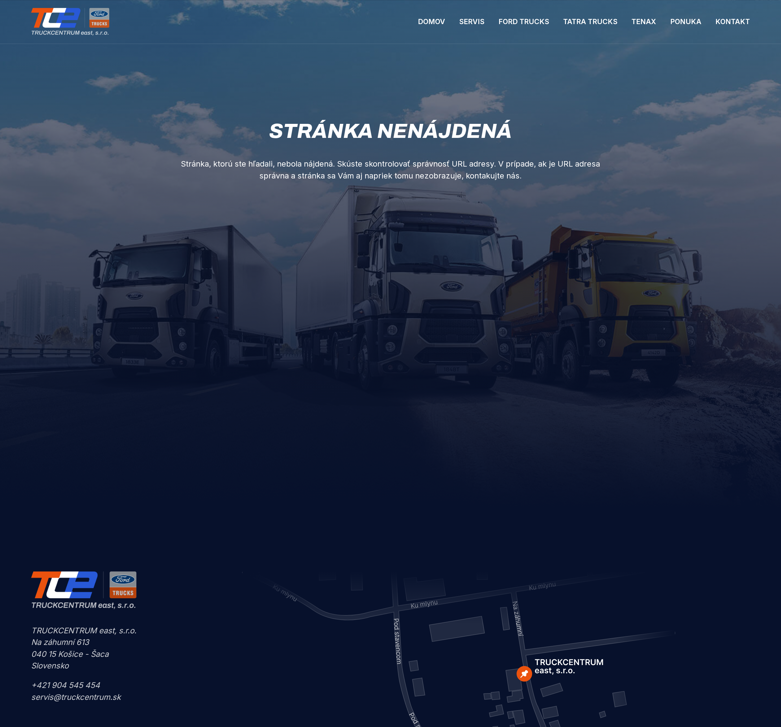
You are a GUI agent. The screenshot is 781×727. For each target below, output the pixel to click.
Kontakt (732, 21)
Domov (431, 21)
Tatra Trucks (590, 21)
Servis (471, 21)
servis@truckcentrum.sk (76, 697)
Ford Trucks (523, 21)
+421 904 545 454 (65, 685)
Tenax (644, 21)
